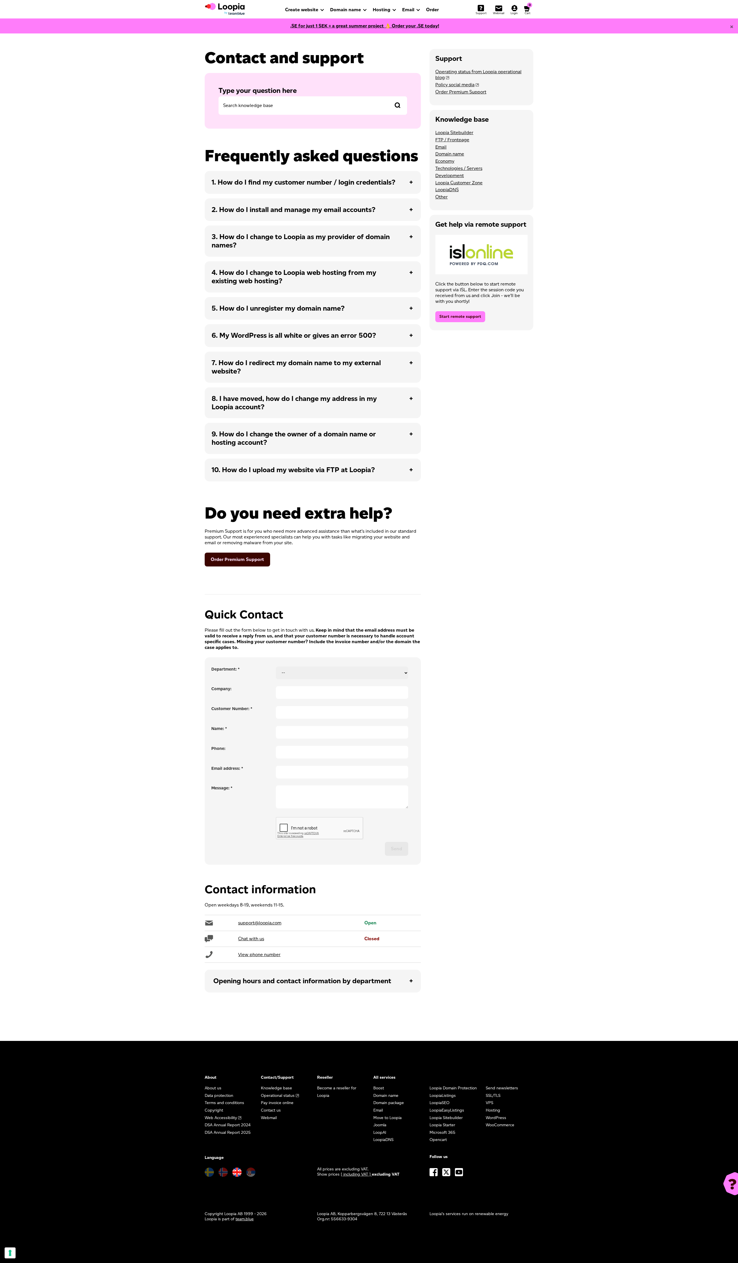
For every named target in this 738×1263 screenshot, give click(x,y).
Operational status (278, 1095)
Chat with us (251, 938)
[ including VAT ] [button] (356, 1174)
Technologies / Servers (458, 168)
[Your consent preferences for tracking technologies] (10, 1252)
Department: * (225, 669)
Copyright (214, 1110)
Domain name (345, 9)
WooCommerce (500, 1125)
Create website (301, 9)
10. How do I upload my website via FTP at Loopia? (293, 470)
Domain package (388, 1102)
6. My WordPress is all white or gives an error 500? (294, 335)
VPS (489, 1102)
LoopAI (379, 1132)
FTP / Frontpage (452, 139)
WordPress (496, 1117)
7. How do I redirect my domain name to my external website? (296, 367)
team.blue (245, 1219)
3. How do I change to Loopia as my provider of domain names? (301, 240)
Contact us (271, 1110)
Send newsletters (502, 1088)
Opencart (438, 1139)
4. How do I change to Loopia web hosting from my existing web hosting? (294, 276)
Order (432, 9)
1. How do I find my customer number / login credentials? (303, 182)
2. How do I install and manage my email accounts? (293, 209)
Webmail (269, 1117)
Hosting (381, 9)
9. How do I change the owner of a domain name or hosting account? (294, 438)
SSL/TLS (493, 1095)
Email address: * (227, 768)
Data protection (219, 1095)
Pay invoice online (277, 1102)
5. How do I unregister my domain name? (278, 308)
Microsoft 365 (442, 1132)
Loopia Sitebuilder (454, 132)
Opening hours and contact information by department (302, 981)
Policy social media (455, 84)
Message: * (221, 788)
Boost (378, 1088)
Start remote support (460, 316)
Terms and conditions (224, 1102)
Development (449, 175)
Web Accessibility (221, 1117)
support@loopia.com (259, 923)
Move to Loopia (387, 1117)
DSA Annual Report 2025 (228, 1132)
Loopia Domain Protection (453, 1088)
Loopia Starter (442, 1125)
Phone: (218, 748)
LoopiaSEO (439, 1102)
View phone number (259, 954)
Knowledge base (276, 1088)
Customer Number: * (231, 708)
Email (408, 9)
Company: (221, 688)
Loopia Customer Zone (459, 182)
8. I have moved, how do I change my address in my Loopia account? (294, 402)
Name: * (219, 728)
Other (441, 197)
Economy (444, 161)
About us (213, 1088)
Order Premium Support (237, 559)
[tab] (313, 182)
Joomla (379, 1125)
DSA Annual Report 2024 (228, 1125)
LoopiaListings (443, 1095)
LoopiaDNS (447, 189)
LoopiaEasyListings (447, 1110)
